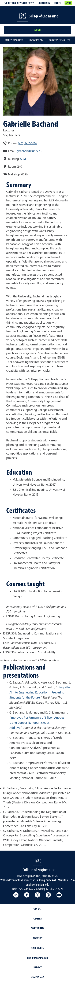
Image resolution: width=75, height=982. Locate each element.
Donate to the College (59, 40)
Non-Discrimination (37, 957)
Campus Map (37, 977)
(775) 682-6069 (27, 143)
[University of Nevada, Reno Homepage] (37, 861)
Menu (37, 30)
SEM (23, 159)
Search (57, 3)
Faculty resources (14, 40)
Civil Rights (37, 948)
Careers (37, 918)
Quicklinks (44, 3)
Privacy (37, 967)
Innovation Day (36, 40)
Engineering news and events (19, 3)
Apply (68, 3)
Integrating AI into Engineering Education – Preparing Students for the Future (40, 692)
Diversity (37, 938)
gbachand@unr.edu (29, 151)
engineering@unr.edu (37, 884)
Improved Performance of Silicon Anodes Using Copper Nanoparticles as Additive (36, 722)
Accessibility (37, 928)
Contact (37, 908)
